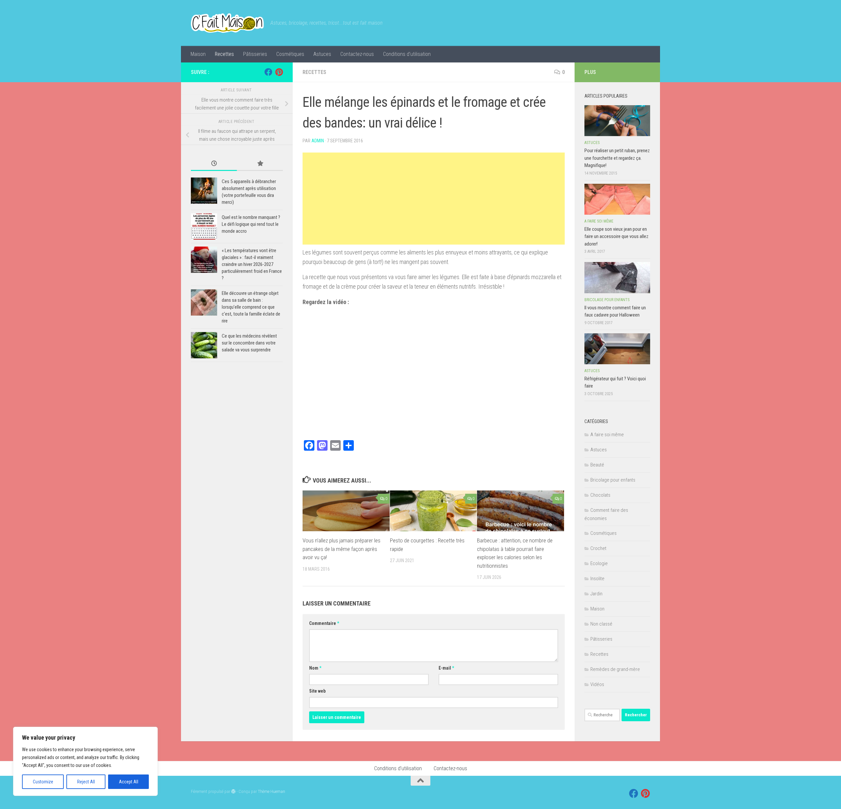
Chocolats (600, 495)
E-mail (446, 668)
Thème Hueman (271, 791)
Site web (317, 691)
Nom (315, 668)
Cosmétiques (290, 54)
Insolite (597, 579)
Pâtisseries (255, 54)
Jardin (596, 594)
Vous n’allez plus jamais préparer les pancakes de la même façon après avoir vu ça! (341, 548)
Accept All (128, 781)
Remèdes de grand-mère (615, 669)
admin (317, 140)
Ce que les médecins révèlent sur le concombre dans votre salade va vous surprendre (249, 343)
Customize (43, 781)
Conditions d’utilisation (407, 54)
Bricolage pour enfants (606, 299)
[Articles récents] (214, 164)
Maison (198, 54)
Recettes (224, 54)
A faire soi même (598, 221)
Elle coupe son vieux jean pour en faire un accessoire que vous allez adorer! (616, 236)
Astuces (322, 54)
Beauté (597, 465)
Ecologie (599, 563)
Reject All (86, 781)
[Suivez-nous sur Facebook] (268, 72)
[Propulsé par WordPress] (233, 791)
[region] (85, 761)
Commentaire (324, 623)
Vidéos (597, 684)
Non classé (601, 624)
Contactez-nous (357, 54)
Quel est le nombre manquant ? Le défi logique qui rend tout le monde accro (251, 224)
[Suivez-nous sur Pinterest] (279, 72)
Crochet (598, 548)
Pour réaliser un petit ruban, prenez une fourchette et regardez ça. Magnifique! (617, 158)
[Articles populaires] (260, 164)
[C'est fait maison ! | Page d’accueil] (227, 23)
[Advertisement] (434, 199)
